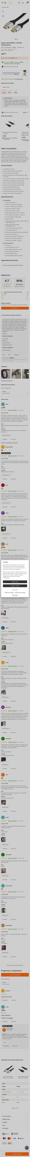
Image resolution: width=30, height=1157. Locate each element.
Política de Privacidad (20, 592)
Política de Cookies (9, 592)
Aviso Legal (15, 595)
